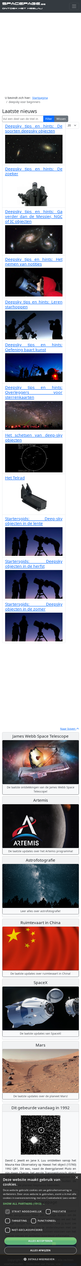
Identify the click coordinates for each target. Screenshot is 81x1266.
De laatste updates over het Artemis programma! (40, 851)
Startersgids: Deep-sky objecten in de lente (34, 521)
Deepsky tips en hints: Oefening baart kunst (34, 347)
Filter (48, 119)
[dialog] (40, 1219)
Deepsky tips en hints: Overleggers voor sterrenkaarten (34, 392)
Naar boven (68, 729)
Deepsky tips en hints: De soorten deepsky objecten (34, 128)
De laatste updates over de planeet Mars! (40, 1096)
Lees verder (69, 1198)
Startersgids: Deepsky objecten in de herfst (34, 563)
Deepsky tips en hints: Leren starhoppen (34, 304)
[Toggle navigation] (74, 6)
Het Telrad (15, 477)
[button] (40, 1204)
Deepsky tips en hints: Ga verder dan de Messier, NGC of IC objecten (34, 216)
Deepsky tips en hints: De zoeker (34, 171)
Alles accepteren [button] (40, 1241)
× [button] (76, 1177)
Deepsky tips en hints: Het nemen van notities (34, 261)
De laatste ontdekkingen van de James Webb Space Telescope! (40, 789)
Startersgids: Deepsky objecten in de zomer (34, 606)
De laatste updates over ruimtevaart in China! (40, 973)
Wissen (61, 119)
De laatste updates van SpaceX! (40, 1033)
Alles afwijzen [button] (40, 1250)
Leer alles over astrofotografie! (40, 911)
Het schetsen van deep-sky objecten (34, 437)
